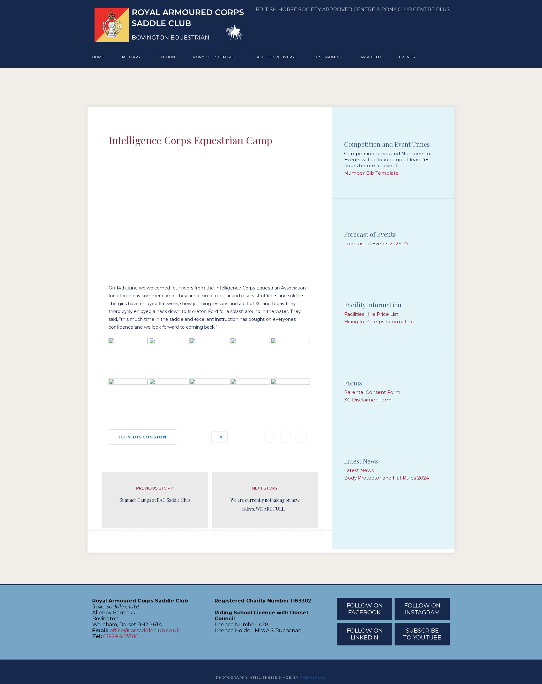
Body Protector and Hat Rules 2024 (386, 478)
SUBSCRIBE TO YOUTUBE (422, 634)
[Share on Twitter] (301, 437)
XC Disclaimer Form (367, 400)
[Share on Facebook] (285, 437)
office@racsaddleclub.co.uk (145, 631)
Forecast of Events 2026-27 (376, 244)
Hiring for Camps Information (379, 322)
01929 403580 (121, 636)
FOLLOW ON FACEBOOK (365, 609)
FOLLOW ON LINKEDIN (365, 634)
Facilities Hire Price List (371, 314)
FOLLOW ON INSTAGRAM (422, 609)
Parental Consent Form (372, 392)
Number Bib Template (371, 173)
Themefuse (313, 678)
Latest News (359, 470)
